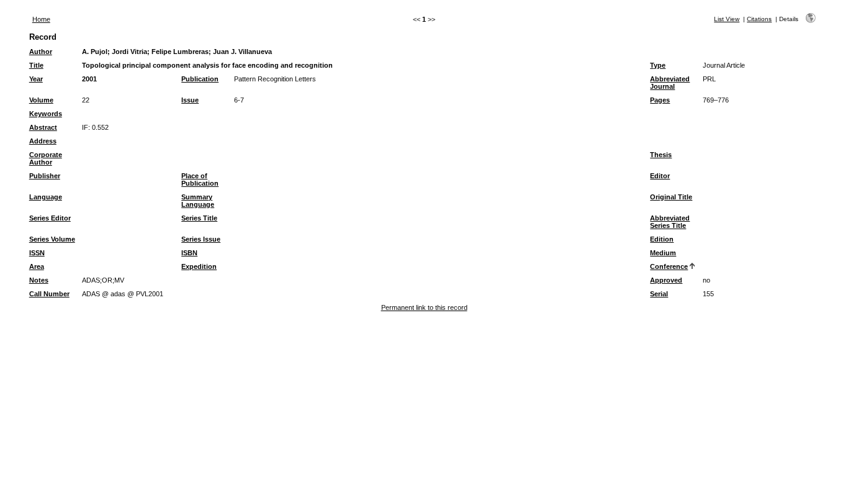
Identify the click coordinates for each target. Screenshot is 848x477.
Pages (660, 100)
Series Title (199, 218)
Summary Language (197, 200)
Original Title (671, 197)
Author (40, 51)
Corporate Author (45, 158)
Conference (669, 266)
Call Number (49, 294)
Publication (200, 79)
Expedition (199, 266)
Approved (666, 280)
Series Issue (200, 239)
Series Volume (52, 239)
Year (36, 79)
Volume (41, 100)
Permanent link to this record (424, 307)
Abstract (43, 127)
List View (726, 19)
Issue (190, 100)
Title (36, 65)
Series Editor (50, 218)
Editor (660, 175)
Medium (663, 253)
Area (36, 266)
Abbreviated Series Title (670, 221)
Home (41, 19)
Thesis (661, 154)
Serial (659, 294)
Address (42, 141)
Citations (759, 19)
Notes (38, 280)
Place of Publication (200, 179)
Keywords (45, 113)
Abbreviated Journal (670, 82)
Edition (662, 239)
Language (45, 197)
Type (657, 65)
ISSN (37, 253)
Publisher (44, 175)
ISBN (189, 253)
